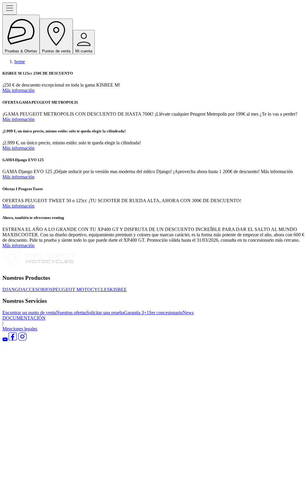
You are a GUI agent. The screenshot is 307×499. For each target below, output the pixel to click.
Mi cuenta (83, 51)
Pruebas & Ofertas (21, 51)
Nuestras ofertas (71, 312)
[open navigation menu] (9, 8)
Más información (18, 90)
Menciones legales (19, 328)
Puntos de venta (56, 51)
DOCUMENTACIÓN (24, 317)
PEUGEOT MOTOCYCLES (81, 289)
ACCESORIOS (37, 289)
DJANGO (12, 289)
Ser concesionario (166, 312)
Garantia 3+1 (136, 312)
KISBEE (118, 289)
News (188, 312)
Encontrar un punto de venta (29, 312)
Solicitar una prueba (105, 312)
